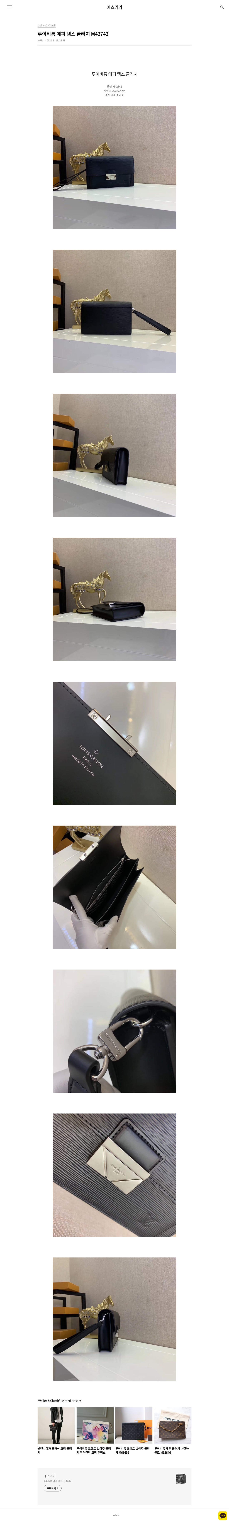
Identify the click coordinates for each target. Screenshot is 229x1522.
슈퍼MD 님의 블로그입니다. (58, 1481)
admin (116, 1515)
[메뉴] (9, 7)
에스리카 (114, 7)
